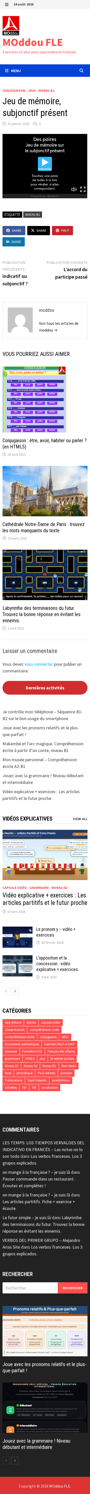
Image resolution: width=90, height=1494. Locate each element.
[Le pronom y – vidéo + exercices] (17, 930)
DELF (65, 1037)
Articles (31, 1022)
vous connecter (38, 664)
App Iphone (13, 1022)
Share (17, 230)
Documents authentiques (22, 1044)
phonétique (24, 1073)
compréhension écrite (19, 1037)
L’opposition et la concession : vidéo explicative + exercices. (57, 963)
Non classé (69, 1066)
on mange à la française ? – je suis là (36, 1172)
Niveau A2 (59, 887)
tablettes (11, 1087)
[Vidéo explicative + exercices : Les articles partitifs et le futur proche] (44, 855)
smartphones (61, 1080)
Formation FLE (32, 1051)
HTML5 (29, 1059)
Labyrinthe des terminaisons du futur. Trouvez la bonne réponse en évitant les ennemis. (41, 614)
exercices (11, 1051)
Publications (13, 1080)
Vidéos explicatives (27, 819)
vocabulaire (50, 1087)
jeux (32, 90)
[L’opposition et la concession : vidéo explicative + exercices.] (17, 958)
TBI (24, 1087)
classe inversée (14, 1030)
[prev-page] (6, 991)
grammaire (39, 887)
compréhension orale (44, 1030)
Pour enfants (46, 1073)
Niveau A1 (11, 1066)
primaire (66, 1073)
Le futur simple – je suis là (26, 1217)
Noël (8, 1073)
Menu (15, 70)
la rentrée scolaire (62, 1059)
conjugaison (13, 90)
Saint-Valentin (37, 1080)
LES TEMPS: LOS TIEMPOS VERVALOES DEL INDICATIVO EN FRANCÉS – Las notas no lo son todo (43, 1149)
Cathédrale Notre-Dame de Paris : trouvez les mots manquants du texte (43, 527)
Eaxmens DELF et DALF (59, 1044)
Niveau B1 (46, 90)
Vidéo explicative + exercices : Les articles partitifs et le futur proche (44, 899)
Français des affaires (61, 1051)
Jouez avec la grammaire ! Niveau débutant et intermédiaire (36, 1444)
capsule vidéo (14, 887)
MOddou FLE (32, 42)
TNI (34, 1087)
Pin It (65, 230)
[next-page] (14, 991)
